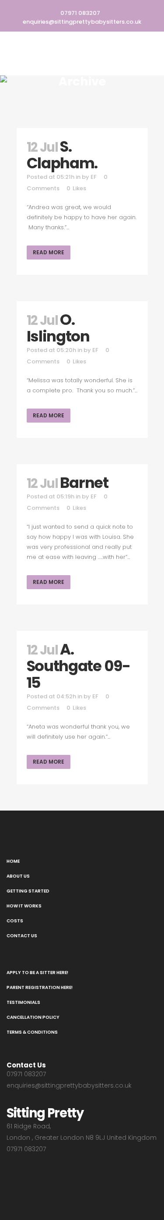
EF (94, 177)
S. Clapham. (62, 155)
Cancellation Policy (33, 1017)
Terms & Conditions (32, 1032)
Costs (15, 921)
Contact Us (22, 935)
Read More (48, 252)
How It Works (24, 906)
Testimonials (23, 1002)
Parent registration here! (40, 987)
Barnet (84, 482)
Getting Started (28, 891)
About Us (18, 876)
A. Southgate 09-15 (78, 666)
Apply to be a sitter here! (37, 972)
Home (13, 861)
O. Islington (58, 328)
